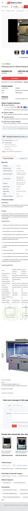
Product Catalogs (22, 465)
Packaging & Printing (10, 10)
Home (2, 10)
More (2, 500)
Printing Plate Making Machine (10, 493)
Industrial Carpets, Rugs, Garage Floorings (11, 468)
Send (14, 426)
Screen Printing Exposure (19, 482)
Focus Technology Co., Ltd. (18, 505)
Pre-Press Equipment (20, 10)
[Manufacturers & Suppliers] (14, 2)
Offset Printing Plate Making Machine (11, 497)
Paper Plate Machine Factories (10, 490)
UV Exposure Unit (7, 482)
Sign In (3, 151)
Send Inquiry (14, 78)
